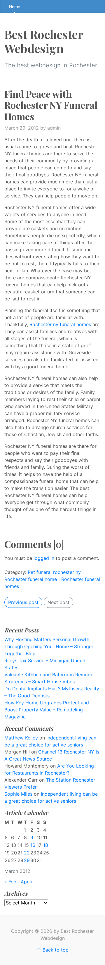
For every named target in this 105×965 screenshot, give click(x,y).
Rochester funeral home (30, 579)
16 (32, 845)
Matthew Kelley (21, 738)
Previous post (23, 602)
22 (27, 853)
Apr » (27, 882)
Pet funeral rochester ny (54, 572)
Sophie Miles (18, 794)
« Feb (10, 882)
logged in (44, 558)
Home (14, 6)
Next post (58, 602)
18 (45, 845)
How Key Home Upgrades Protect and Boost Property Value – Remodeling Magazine (46, 710)
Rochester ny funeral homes (60, 324)
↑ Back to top (53, 950)
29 (27, 860)
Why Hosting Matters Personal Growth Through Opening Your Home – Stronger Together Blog (48, 646)
